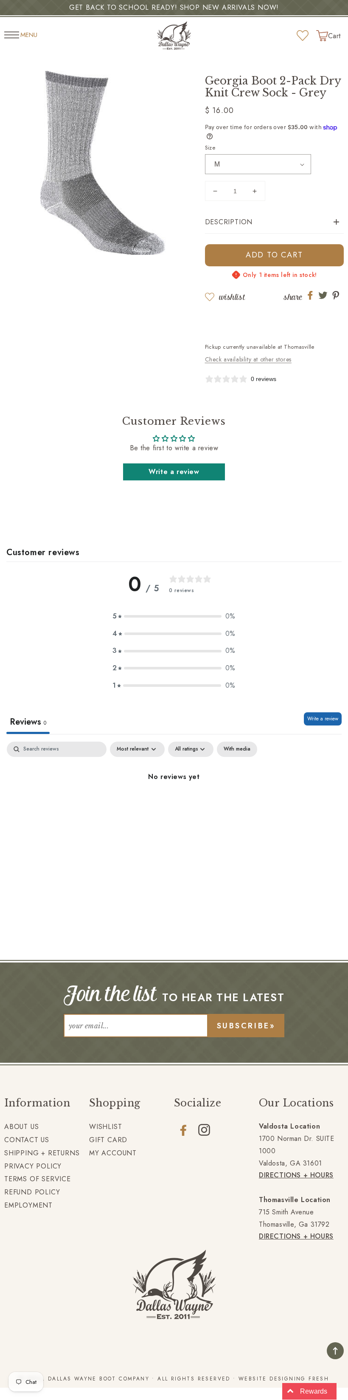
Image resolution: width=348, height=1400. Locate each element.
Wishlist (232, 297)
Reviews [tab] (28, 722)
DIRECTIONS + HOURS (296, 1175)
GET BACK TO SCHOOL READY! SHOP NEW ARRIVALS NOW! (174, 7)
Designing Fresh (299, 1379)
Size (210, 148)
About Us (21, 1127)
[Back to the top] (335, 1350)
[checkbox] (237, 749)
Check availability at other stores (248, 359)
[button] (274, 222)
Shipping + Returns (41, 1153)
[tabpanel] (174, 805)
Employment (28, 1205)
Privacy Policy (33, 1166)
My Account (113, 1153)
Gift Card (108, 1140)
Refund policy (32, 1192)
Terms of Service (37, 1179)
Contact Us (26, 1140)
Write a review (174, 472)
